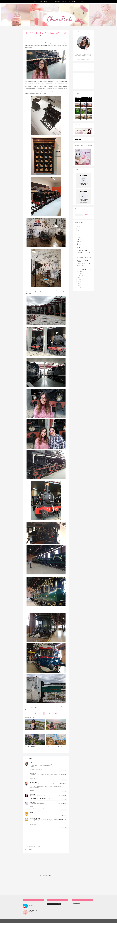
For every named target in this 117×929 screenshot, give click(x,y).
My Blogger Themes (75, 921)
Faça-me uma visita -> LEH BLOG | (37, 798)
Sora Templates (66, 921)
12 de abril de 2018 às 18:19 (61, 795)
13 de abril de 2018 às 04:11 (61, 819)
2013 (77, 287)
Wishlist (74, 1)
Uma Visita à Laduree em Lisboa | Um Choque (84, 245)
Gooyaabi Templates (91, 921)
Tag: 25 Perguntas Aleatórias (83, 250)
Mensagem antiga (65, 873)
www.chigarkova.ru (34, 825)
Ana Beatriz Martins (34, 782)
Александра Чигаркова (35, 818)
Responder (64, 770)
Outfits (51, 1)
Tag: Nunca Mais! (80, 265)
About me (80, 1)
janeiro (78, 277)
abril (78, 243)
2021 (77, 226)
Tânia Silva (42, 35)
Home (35, 1)
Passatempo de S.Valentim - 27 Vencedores (34, 911)
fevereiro (79, 275)
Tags (69, 1)
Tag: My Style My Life (81, 255)
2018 (77, 230)
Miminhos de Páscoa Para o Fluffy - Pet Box (84, 248)
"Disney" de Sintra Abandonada (31, 746)
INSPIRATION (33, 773)
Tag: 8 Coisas (79, 271)
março (78, 273)
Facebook (54, 767)
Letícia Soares (33, 794)
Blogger (49, 875)
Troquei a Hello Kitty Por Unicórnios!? (84, 269)
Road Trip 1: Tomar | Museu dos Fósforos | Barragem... (83, 267)
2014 (77, 285)
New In (40, 1)
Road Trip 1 (36, 42)
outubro (79, 232)
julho (78, 237)
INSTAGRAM (47, 798)
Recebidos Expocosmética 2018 (83, 254)
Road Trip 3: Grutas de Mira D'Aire (84, 252)
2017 (77, 279)
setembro (79, 234)
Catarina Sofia (33, 812)
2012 (77, 289)
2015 (77, 283)
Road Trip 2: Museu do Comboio (46, 32)
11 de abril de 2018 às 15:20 (61, 763)
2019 (77, 228)
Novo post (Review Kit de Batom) (37, 767)
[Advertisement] (46, 862)
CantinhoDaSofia (48, 767)
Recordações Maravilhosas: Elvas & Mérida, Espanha (35, 730)
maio (78, 241)
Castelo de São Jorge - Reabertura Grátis (54, 746)
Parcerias (57, 1)
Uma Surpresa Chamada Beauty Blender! (83, 261)
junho (78, 239)
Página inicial (47, 873)
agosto (78, 235)
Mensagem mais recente (28, 873)
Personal (64, 1)
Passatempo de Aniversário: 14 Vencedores (34, 904)
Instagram (41, 825)
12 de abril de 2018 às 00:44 (61, 774)
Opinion (46, 1)
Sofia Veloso (32, 762)
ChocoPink (32, 921)
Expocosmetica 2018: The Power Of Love (84, 258)
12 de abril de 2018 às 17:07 (61, 783)
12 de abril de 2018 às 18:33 (61, 803)
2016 (77, 281)
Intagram (58, 767)
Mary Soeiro (32, 802)
